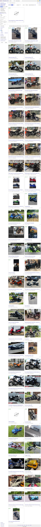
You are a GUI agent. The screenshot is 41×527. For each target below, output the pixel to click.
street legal (2, 25)
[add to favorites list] (9, 21)
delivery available (3, 37)
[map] (13, 5)
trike (2, 30)
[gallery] (12, 5)
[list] (9, 5)
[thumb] (10, 5)
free (1, 15)
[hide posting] (23, 21)
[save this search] (40, 3)
